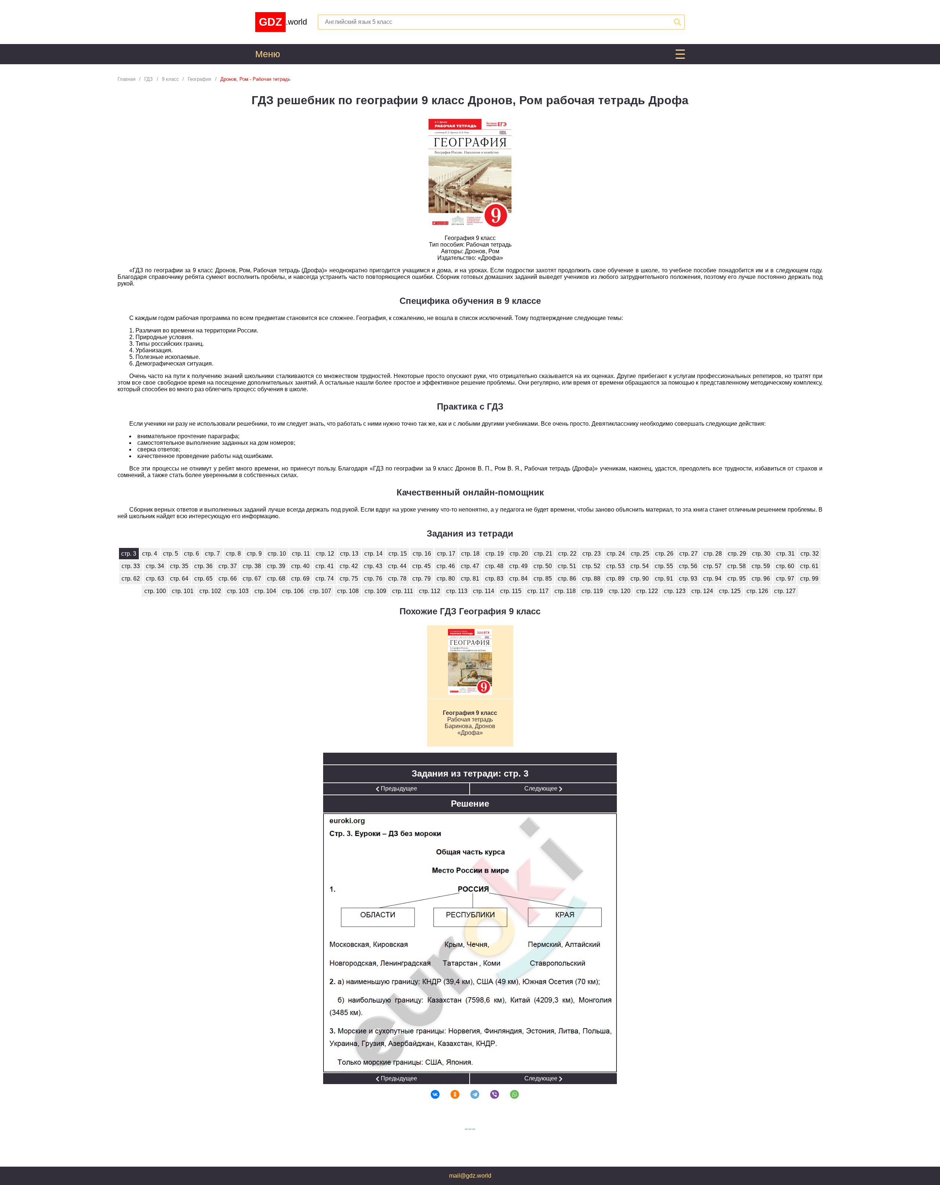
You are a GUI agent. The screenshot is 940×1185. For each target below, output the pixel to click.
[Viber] (490, 1094)
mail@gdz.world (470, 1176)
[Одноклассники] (450, 1094)
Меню (267, 54)
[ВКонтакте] (430, 1094)
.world (283, 22)
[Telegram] (470, 1094)
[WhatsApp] (509, 1094)
